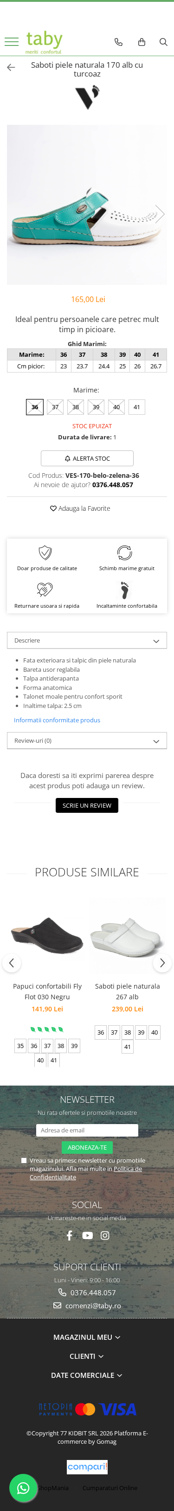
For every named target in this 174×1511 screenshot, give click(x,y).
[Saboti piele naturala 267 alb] (127, 936)
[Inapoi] (7, 67)
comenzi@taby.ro (92, 1305)
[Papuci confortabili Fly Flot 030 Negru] (47, 935)
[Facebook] (69, 1236)
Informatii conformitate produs (57, 720)
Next (159, 214)
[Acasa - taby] (44, 42)
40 (116, 407)
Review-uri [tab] (33, 740)
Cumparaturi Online (110, 1488)
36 (35, 407)
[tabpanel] (87, 205)
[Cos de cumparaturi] (142, 42)
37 (55, 407)
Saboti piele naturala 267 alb (127, 991)
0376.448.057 (92, 1292)
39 (96, 407)
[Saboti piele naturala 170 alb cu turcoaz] (87, 205)
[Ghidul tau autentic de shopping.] (87, 1467)
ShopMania (53, 1488)
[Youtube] (87, 1236)
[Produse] (13, 44)
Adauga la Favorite (83, 508)
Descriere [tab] (27, 640)
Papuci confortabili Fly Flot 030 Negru (47, 991)
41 (137, 407)
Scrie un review (87, 805)
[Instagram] (105, 1236)
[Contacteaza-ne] (118, 42)
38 (75, 407)
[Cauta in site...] (163, 42)
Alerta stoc (91, 458)
